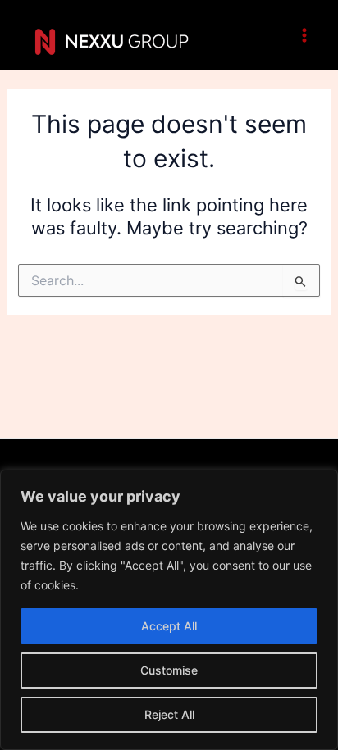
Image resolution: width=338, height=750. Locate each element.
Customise (169, 670)
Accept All (169, 626)
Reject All (169, 714)
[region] (169, 610)
